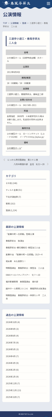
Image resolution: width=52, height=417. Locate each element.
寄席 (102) (10, 203)
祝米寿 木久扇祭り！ (16, 261)
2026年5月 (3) (12, 349)
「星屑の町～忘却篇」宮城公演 (20, 234)
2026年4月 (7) (12, 356)
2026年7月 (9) (12, 342)
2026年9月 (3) (12, 328)
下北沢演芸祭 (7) (13, 196)
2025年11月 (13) (13, 390)
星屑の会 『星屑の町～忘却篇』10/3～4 (24, 254)
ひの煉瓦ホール (14, 148)
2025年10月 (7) (13, 397)
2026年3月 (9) (12, 363)
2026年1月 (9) (12, 376)
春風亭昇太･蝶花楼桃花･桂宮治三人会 (23, 247)
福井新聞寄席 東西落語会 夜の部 (22, 281)
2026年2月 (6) (12, 369)
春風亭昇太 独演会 (15, 240)
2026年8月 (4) (12, 335)
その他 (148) (11, 183)
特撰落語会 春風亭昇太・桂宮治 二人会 (25, 268)
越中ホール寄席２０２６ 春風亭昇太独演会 (26, 288)
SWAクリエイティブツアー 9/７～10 (23, 274)
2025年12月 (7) (13, 383)
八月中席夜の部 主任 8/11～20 (29, 164)
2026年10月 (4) (13, 322)
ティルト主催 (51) (14, 189)
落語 (8, 210)
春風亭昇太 (20, 3)
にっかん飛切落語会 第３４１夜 (23, 159)
